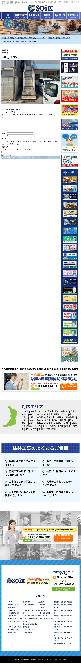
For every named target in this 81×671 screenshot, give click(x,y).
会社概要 (41, 602)
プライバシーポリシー (45, 618)
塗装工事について (21, 15)
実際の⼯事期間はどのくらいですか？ (57, 483)
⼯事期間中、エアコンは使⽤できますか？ (20, 493)
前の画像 (4, 50)
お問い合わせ (73, 15)
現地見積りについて (31, 616)
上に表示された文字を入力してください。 (17, 149)
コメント (5, 130)
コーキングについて (15, 618)
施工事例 (47, 15)
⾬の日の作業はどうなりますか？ (57, 462)
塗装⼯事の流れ (14, 613)
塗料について (13, 616)
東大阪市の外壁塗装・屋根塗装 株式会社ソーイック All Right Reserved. (41, 660)
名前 (3, 133)
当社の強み (26, 602)
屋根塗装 (12, 610)
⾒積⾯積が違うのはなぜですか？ (20, 462)
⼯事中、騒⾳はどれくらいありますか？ (57, 493)
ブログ (42, 607)
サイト (4, 138)
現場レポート (29, 630)
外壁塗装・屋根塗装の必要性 (63, 602)
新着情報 (43, 605)
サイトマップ (42, 616)
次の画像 (4, 53)
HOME (8, 15)
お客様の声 (28, 632)
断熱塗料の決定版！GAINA (62, 643)
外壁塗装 (12, 607)
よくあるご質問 (45, 613)
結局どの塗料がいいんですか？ (58, 473)
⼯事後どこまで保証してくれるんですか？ (21, 483)
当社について (59, 15)
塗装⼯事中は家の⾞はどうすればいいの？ (20, 473)
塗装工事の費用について (33, 15)
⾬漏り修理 (13, 632)
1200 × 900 (19, 109)
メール (4, 136)
